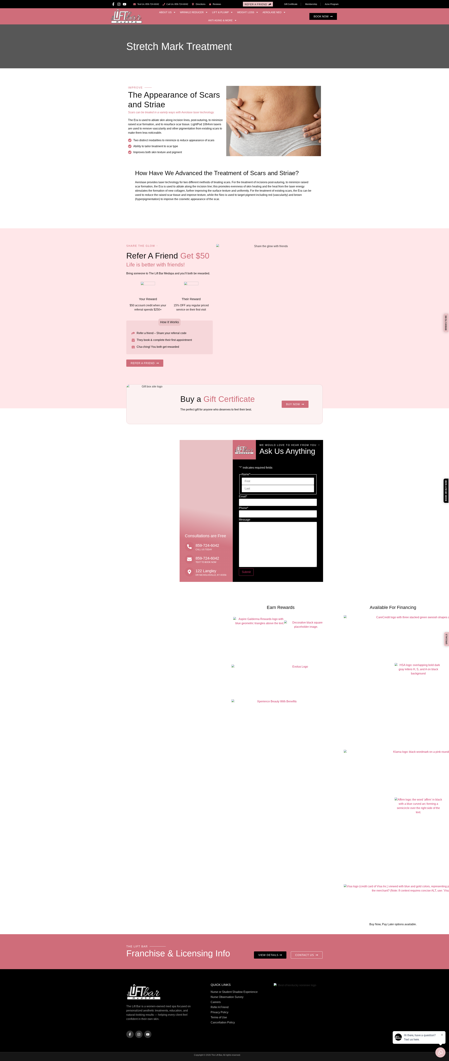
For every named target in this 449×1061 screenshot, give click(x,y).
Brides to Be (446, 322)
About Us (165, 12)
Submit (246, 571)
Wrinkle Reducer (192, 12)
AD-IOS (248, 1055)
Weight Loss (245, 12)
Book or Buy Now (446, 490)
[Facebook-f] (113, 4)
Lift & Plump (220, 12)
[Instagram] (119, 4)
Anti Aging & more (220, 20)
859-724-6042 (207, 545)
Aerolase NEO (272, 12)
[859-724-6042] (189, 546)
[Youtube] (124, 4)
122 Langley (206, 571)
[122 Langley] (189, 571)
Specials (446, 639)
